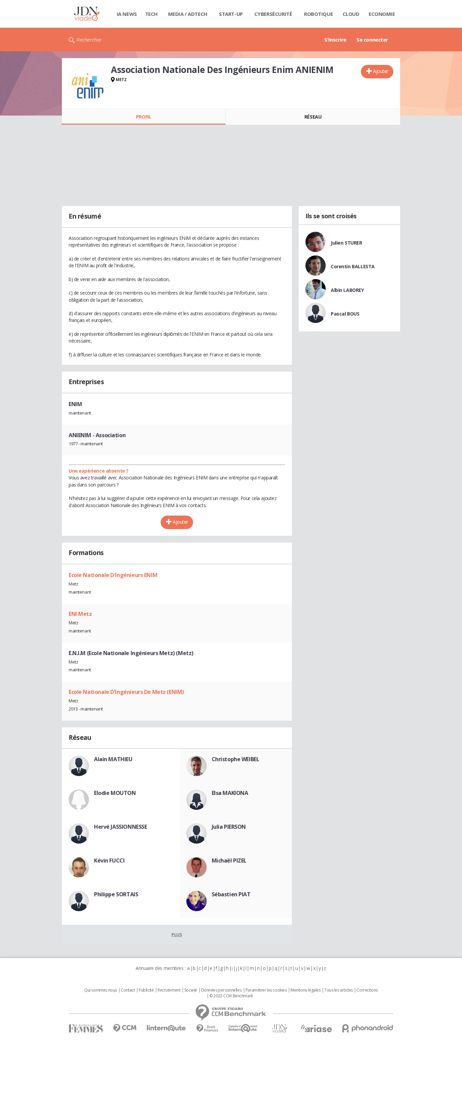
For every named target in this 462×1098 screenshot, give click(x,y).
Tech (151, 13)
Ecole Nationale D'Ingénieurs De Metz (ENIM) (126, 692)
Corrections (366, 990)
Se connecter (372, 39)
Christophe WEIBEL (235, 759)
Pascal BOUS (345, 313)
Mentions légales (305, 990)
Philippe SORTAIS (116, 894)
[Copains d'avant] (243, 1028)
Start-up (231, 13)
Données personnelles (221, 990)
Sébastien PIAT (231, 894)
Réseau (312, 117)
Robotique (318, 13)
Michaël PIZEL (229, 860)
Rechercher (89, 39)
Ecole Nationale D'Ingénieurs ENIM (113, 575)
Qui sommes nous (100, 990)
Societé (190, 990)
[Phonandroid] (367, 1028)
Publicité (146, 990)
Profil (143, 117)
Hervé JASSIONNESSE (120, 826)
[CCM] (124, 1028)
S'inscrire (335, 39)
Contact (128, 990)
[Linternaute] (166, 1028)
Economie (382, 13)
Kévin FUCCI (109, 860)
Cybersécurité (273, 13)
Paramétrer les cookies (266, 990)
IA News (127, 13)
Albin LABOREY (347, 290)
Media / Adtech (187, 13)
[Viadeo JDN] (279, 1028)
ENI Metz (80, 614)
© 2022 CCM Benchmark (231, 996)
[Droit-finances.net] (207, 1028)
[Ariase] (316, 1028)
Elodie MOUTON (115, 793)
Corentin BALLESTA (353, 266)
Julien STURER (346, 243)
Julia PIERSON (229, 826)
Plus (176, 934)
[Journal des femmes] (86, 1028)
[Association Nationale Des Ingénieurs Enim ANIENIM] (87, 83)
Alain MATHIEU (113, 759)
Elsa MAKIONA (230, 793)
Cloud (351, 13)
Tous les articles (338, 990)
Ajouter (380, 71)
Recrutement (169, 990)
